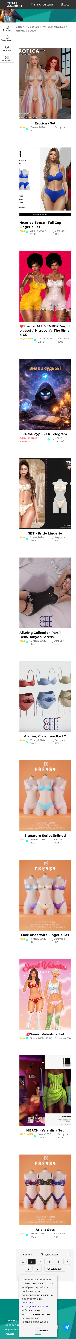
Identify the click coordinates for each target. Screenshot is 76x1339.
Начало (27, 1254)
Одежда (33, 26)
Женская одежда (53, 26)
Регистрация (42, 4)
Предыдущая (49, 1254)
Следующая (54, 1268)
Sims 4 (20, 26)
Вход (65, 4)
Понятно (39, 1330)
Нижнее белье (26, 30)
